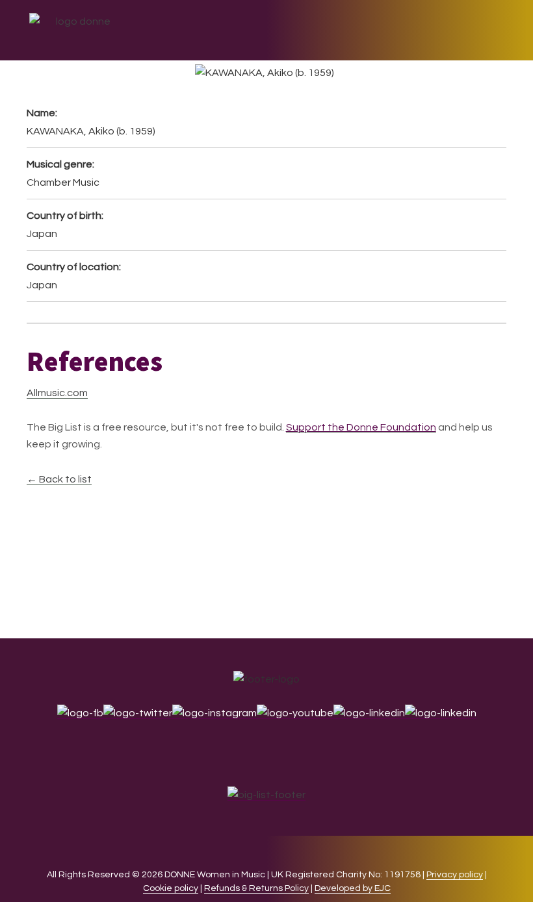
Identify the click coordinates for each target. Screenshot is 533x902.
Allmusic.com (57, 393)
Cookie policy (170, 888)
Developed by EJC (353, 888)
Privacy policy (454, 874)
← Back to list (59, 479)
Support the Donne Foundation (361, 427)
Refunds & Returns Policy (256, 888)
